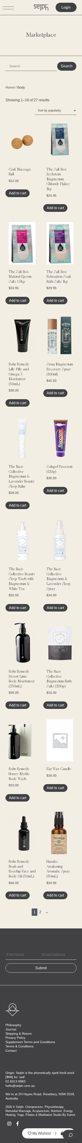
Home (10, 87)
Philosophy (13, 1025)
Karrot (71, 1114)
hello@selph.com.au (20, 1085)
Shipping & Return (18, 1033)
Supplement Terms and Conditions (30, 1042)
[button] (32, 135)
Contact (11, 1050)
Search (66, 66)
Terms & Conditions (19, 1046)
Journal (10, 1029)
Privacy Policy (15, 1037)
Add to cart (17, 193)
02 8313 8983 (15, 1081)
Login (66, 7)
